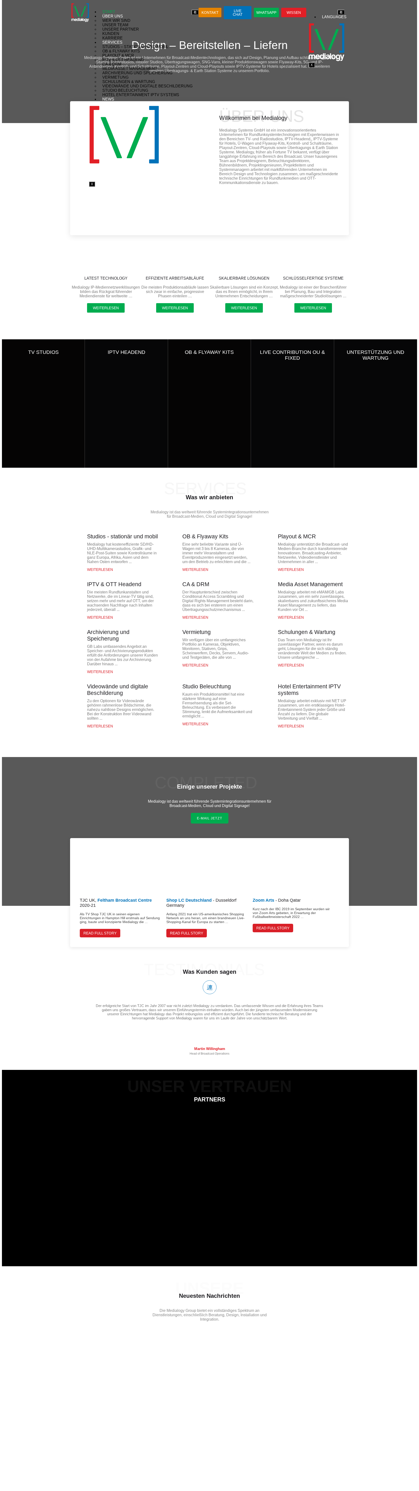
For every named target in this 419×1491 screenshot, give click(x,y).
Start (108, 12)
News (108, 99)
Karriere (112, 38)
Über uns (112, 16)
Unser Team (115, 25)
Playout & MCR (118, 55)
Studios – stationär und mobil (135, 47)
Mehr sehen (41, 463)
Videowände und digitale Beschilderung (147, 86)
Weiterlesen (100, 569)
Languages (334, 17)
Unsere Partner (120, 29)
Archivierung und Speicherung (137, 73)
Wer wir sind (116, 20)
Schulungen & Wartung (128, 82)
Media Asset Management (129, 69)
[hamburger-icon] (195, 12)
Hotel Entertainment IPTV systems (140, 95)
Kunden (110, 34)
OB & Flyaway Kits (121, 51)
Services (112, 42)
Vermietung (115, 77)
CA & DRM (111, 64)
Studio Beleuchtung (125, 90)
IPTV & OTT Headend (123, 60)
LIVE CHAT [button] (237, 13)
